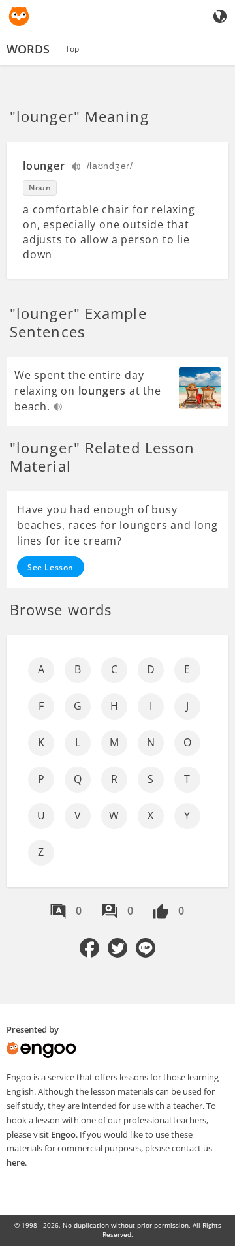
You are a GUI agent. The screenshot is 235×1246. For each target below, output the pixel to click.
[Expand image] (200, 388)
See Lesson (50, 567)
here (16, 1162)
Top (72, 48)
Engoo (63, 1134)
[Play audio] (77, 167)
